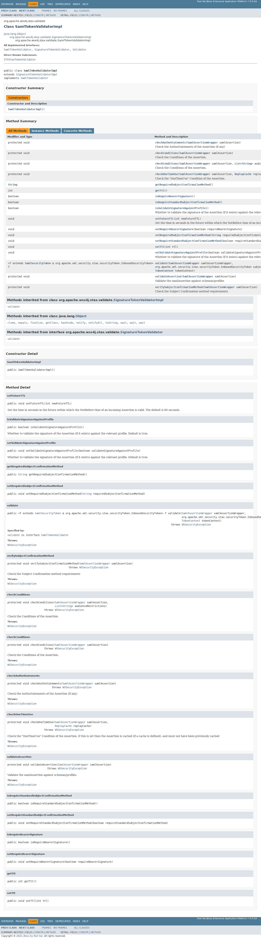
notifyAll (95, 322)
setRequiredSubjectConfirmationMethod (182, 235)
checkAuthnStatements (170, 142)
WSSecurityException (196, 524)
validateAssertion (168, 276)
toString (111, 322)
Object (81, 316)
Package (21, 4)
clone (11, 322)
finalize (36, 322)
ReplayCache (243, 174)
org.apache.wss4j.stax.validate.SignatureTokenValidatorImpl (50, 37)
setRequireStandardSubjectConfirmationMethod (188, 240)
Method (51, 15)
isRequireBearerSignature (173, 196)
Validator (79, 49)
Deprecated (63, 4)
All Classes (82, 10)
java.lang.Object (15, 33)
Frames (46, 10)
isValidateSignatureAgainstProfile (180, 208)
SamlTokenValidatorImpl (25, 109)
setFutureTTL (164, 218)
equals (22, 322)
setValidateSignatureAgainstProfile (181, 252)
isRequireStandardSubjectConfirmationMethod (187, 202)
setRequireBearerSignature (174, 229)
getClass (52, 322)
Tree (50, 4)
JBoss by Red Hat (33, 936)
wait (124, 322)
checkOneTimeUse (166, 174)
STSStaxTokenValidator (20, 59)
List (238, 163)
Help (85, 4)
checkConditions (166, 153)
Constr (39, 15)
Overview (7, 4)
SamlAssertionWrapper (202, 142)
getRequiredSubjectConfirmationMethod (182, 184)
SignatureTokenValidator (52, 49)
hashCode (67, 322)
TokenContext (164, 270)
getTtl (159, 190)
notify (80, 322)
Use (42, 4)
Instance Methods (45, 130)
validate (161, 263)
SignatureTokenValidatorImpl (36, 74)
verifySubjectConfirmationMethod (179, 287)
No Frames (60, 10)
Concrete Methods (78, 130)
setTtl (159, 246)
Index (76, 4)
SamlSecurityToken (38, 263)
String (246, 163)
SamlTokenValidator (17, 49)
